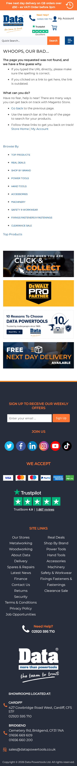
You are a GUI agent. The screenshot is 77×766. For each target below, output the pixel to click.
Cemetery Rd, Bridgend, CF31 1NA (36, 730)
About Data (20, 555)
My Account (39, 129)
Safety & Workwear (24, 210)
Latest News (21, 573)
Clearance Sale (21, 225)
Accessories (19, 194)
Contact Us (21, 585)
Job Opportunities (21, 614)
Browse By (11, 146)
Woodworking (20, 549)
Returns (21, 591)
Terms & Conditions (21, 602)
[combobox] (30, 41)
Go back (17, 108)
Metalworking (20, 543)
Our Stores (21, 537)
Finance (20, 579)
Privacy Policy (21, 608)
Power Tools (20, 178)
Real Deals (18, 162)
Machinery (18, 202)
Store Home (20, 129)
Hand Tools (18, 186)
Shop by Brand (21, 170)
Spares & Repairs (20, 567)
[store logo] (13, 24)
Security (21, 597)
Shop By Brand (56, 543)
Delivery (21, 561)
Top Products (20, 155)
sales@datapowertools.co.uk (32, 749)
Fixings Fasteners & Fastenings (31, 217)
